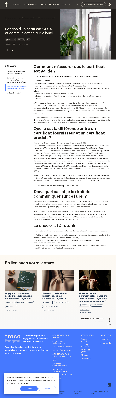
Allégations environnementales (61, 370)
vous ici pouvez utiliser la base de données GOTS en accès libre (60, 86)
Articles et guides (85, 351)
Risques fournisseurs (61, 350)
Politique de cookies (78, 392)
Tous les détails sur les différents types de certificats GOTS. (59, 186)
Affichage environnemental (60, 365)
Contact (105, 339)
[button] (16, 4)
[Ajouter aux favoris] (7, 50)
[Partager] (12, 50)
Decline (47, 389)
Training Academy (85, 345)
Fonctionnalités (62, 375)
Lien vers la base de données (45, 163)
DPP (54, 360)
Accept (29, 389)
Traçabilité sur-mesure (62, 347)
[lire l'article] (21, 292)
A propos (105, 335)
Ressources (87, 335)
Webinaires (86, 359)
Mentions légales (61, 392)
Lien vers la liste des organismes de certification (53, 94)
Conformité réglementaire (58, 342)
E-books (84, 355)
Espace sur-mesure (86, 340)
